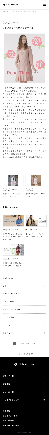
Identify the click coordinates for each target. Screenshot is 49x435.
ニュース (13, 11)
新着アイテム (8, 333)
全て (5, 286)
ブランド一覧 (8, 376)
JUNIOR (5, 11)
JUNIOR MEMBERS (12, 294)
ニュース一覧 (8, 392)
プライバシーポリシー (12, 416)
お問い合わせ (8, 420)
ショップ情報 (8, 302)
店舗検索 (6, 384)
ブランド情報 (8, 317)
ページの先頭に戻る (23, 354)
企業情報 (6, 411)
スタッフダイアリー (11, 309)
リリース (6, 325)
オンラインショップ (11, 400)
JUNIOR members (11, 425)
